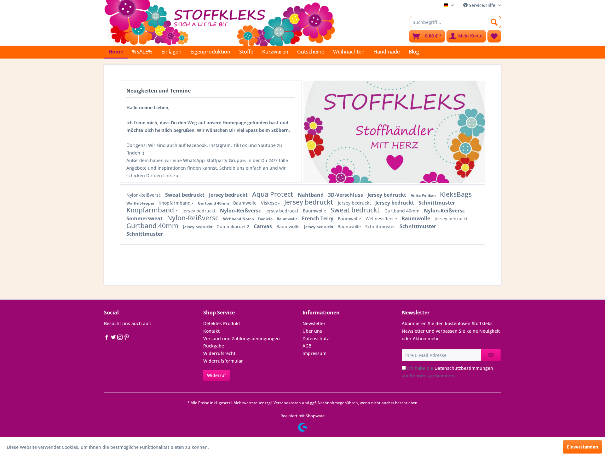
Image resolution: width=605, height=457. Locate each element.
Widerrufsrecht (219, 353)
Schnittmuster (436, 202)
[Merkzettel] (494, 36)
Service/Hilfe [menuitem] (482, 5)
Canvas (263, 226)
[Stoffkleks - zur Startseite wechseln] (219, 22)
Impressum (314, 353)
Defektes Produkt (221, 323)
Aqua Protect (273, 194)
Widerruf (216, 375)
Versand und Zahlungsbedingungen (241, 338)
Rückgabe (213, 346)
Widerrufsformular (223, 361)
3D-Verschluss (346, 194)
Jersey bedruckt (229, 194)
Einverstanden (582, 447)
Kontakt (211, 331)
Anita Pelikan (424, 195)
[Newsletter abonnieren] (491, 355)
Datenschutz (315, 338)
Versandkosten (287, 402)
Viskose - (271, 203)
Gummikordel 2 (233, 226)
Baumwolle (245, 203)
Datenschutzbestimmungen (464, 368)
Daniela (266, 219)
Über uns (312, 331)
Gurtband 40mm (214, 203)
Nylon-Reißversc (144, 195)
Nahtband (311, 194)
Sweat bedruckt (185, 194)
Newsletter (314, 323)
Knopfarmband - (176, 203)
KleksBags (456, 194)
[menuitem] (455, 22)
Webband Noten (239, 219)
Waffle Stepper (140, 203)
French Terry (318, 218)
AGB (306, 346)
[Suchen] (494, 22)
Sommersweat (145, 218)
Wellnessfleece (382, 219)
